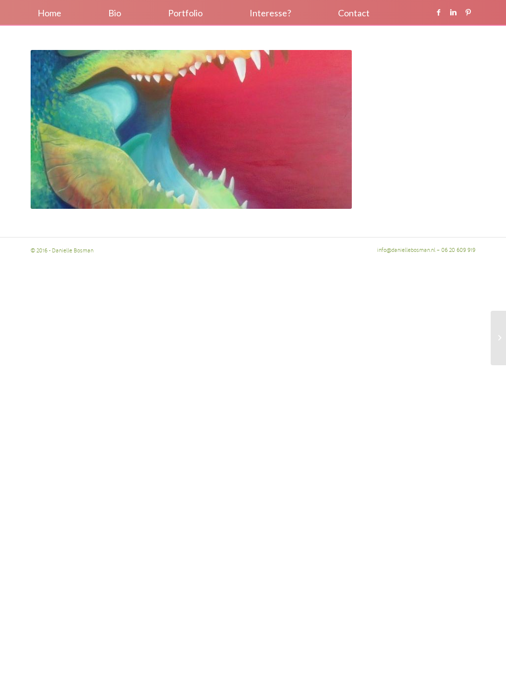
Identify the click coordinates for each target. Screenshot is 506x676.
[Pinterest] (468, 12)
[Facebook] (438, 12)
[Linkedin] (453, 12)
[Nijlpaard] (498, 338)
